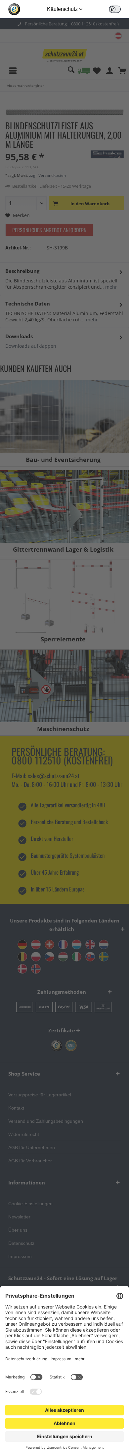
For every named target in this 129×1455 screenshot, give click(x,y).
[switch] (115, 9)
